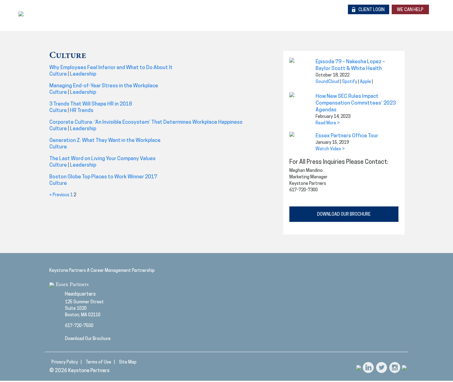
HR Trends (81, 110)
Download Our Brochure (88, 339)
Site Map (128, 362)
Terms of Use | (100, 362)
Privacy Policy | (66, 362)
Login (371, 10)
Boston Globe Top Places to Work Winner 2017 (103, 177)
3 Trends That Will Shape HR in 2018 (90, 104)
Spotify (349, 82)
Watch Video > (330, 149)
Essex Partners (72, 285)
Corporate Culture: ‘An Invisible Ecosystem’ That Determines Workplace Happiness (146, 122)
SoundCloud (327, 82)
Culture (58, 74)
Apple (365, 82)
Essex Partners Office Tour (347, 136)
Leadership (83, 74)
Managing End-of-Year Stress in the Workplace (103, 86)
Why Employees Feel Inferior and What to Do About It (111, 67)
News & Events (354, 18)
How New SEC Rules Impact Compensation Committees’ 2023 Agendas (356, 103)
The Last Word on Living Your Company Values (102, 158)
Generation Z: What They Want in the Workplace (105, 140)
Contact (403, 18)
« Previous (59, 195)
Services (305, 18)
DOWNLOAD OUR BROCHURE (344, 214)
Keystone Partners (89, 370)
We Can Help (410, 10)
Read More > (328, 123)
